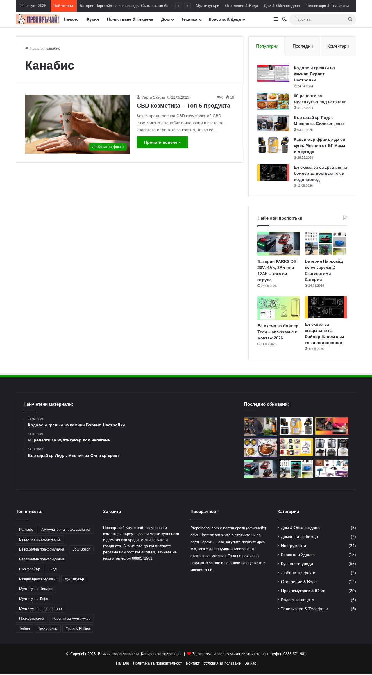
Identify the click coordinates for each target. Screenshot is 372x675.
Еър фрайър (29, 569)
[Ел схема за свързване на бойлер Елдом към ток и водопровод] (273, 172)
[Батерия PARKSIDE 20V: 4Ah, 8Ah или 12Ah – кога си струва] (278, 244)
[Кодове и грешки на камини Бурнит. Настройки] (273, 73)
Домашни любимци (299, 537)
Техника (189, 19)
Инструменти (293, 546)
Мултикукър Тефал (34, 599)
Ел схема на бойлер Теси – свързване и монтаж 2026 (277, 331)
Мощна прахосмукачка (37, 579)
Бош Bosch (81, 549)
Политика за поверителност (157, 663)
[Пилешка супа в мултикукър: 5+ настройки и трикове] (260, 447)
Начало (71, 19)
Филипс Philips (78, 628)
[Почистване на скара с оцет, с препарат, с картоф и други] (331, 426)
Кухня (93, 19)
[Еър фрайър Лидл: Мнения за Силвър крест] (273, 123)
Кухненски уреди (297, 564)
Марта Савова (153, 97)
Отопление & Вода (241, 5)
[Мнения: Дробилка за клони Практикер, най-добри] (260, 426)
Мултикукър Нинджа (36, 589)
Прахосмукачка (31, 619)
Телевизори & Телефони (327, 5)
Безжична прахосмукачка (40, 539)
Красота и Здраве (298, 555)
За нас (250, 663)
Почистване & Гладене (130, 19)
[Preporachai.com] (38, 19)
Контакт (193, 663)
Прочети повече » (162, 142)
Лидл (52, 569)
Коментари (338, 46)
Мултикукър (74, 579)
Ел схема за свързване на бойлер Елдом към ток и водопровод (320, 173)
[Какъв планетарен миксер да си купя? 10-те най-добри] (296, 447)
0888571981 (142, 558)
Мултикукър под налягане (40, 609)
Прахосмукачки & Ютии (303, 591)
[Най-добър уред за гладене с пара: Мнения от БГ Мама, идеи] (331, 468)
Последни (303, 46)
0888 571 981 (294, 654)
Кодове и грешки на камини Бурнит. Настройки (314, 73)
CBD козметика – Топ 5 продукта (183, 105)
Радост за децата (297, 600)
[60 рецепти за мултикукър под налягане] (273, 101)
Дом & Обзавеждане (282, 5)
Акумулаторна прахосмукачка (65, 530)
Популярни (267, 46)
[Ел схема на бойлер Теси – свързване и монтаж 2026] (278, 308)
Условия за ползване (222, 663)
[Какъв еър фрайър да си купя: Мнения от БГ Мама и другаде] (273, 144)
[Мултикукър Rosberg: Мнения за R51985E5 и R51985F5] (331, 447)
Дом (165, 19)
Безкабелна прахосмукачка (41, 549)
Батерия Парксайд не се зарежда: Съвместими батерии (129, 5)
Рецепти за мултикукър (71, 619)
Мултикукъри (207, 5)
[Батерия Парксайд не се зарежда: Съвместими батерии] (326, 243)
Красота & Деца (225, 19)
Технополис (48, 628)
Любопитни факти (298, 573)
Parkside (26, 530)
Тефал (24, 628)
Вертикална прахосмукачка (41, 559)
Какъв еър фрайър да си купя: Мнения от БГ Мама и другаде (319, 145)
